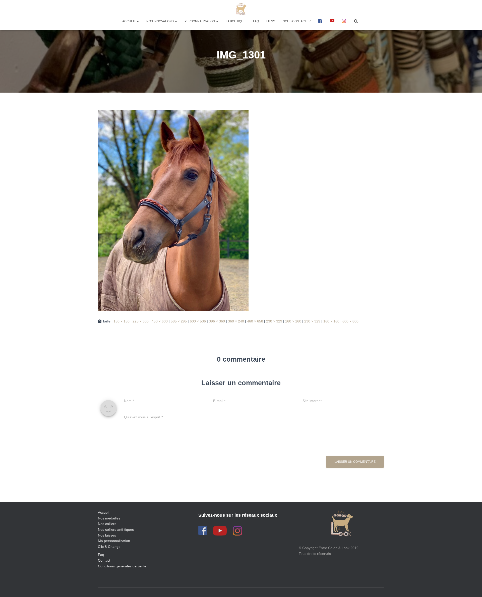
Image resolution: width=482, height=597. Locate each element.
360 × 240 (236, 321)
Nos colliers (107, 524)
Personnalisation (200, 21)
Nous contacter (297, 21)
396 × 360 (217, 321)
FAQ (256, 21)
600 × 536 (198, 321)
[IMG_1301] (173, 210)
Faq (101, 555)
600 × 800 (350, 321)
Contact (104, 560)
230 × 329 (274, 321)
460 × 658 (255, 321)
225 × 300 (141, 321)
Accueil (129, 21)
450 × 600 (160, 321)
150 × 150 (121, 321)
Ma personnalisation (114, 541)
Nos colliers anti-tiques (116, 529)
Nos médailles (109, 518)
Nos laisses (107, 535)
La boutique (236, 21)
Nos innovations (160, 21)
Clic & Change (109, 547)
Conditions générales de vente (122, 566)
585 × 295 (179, 321)
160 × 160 (293, 321)
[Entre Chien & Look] (241, 9)
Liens (270, 21)
